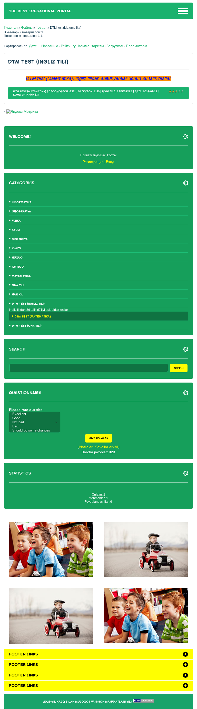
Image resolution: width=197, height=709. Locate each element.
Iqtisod (18, 267)
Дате (33, 46)
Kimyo (16, 248)
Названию (49, 46)
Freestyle (124, 91)
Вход (110, 162)
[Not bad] (36, 422)
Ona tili (18, 285)
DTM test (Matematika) (29, 91)
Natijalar (86, 447)
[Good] (36, 418)
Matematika (21, 276)
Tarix (16, 230)
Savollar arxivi (106, 447)
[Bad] (36, 426)
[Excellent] (36, 414)
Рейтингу (68, 46)
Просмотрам (136, 46)
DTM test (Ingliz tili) (38, 61)
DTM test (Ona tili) (27, 326)
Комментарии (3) (26, 94)
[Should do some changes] (36, 430)
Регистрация (93, 162)
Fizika (16, 221)
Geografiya (21, 211)
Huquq (17, 258)
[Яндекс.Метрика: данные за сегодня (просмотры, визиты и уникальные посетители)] (22, 111)
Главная (11, 27)
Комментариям (91, 46)
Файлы (27, 27)
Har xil (17, 294)
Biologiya (20, 239)
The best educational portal (40, 11)
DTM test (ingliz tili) (28, 304)
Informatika (22, 202)
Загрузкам (114, 46)
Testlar (41, 27)
